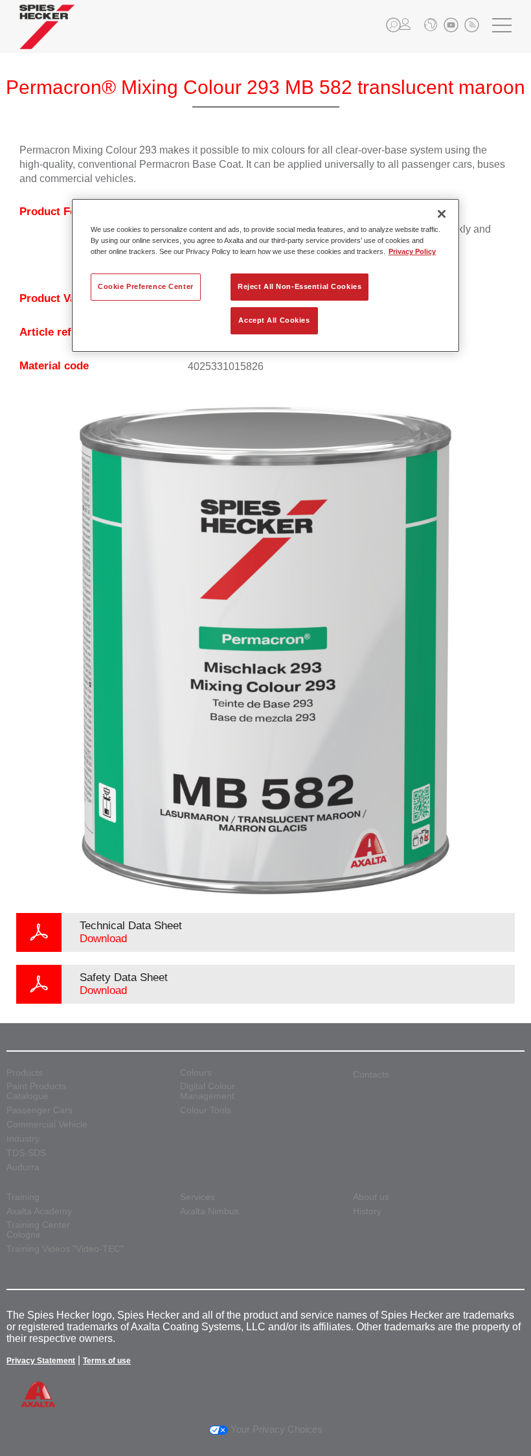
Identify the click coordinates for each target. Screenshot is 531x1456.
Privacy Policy (412, 251)
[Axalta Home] (46, 36)
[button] (393, 24)
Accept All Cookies (274, 320)
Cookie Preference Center (146, 286)
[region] (265, 275)
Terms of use (107, 1360)
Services (197, 1197)
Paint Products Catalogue (36, 1091)
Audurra (23, 1167)
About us (371, 1197)
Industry (23, 1139)
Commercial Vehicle (46, 1124)
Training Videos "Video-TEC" (65, 1249)
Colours (196, 1073)
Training (23, 1197)
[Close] (441, 214)
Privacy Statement (40, 1360)
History (367, 1211)
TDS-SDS (26, 1153)
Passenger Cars (39, 1110)
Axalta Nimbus (209, 1211)
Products (24, 1073)
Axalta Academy (39, 1211)
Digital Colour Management (207, 1091)
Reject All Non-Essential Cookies (299, 286)
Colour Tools (205, 1110)
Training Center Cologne (38, 1230)
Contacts (371, 1074)
